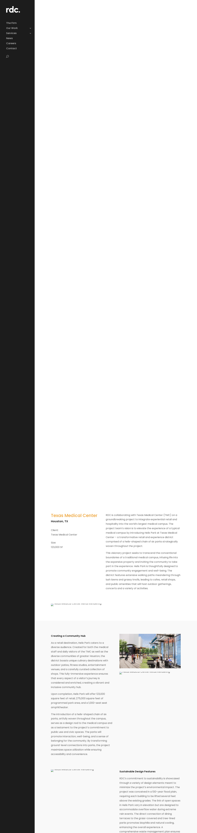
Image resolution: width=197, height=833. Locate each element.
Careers (11, 43)
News (9, 38)
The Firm (11, 23)
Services (11, 33)
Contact (11, 48)
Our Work (12, 28)
